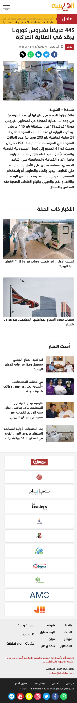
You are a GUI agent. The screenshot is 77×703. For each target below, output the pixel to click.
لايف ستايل (47, 632)
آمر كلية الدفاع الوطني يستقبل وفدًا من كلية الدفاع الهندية (26, 19)
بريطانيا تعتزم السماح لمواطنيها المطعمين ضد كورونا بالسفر (39, 321)
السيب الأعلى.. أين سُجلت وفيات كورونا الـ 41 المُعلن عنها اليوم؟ (39, 263)
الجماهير (66, 646)
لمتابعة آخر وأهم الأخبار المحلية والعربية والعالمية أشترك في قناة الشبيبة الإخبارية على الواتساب (40, 659)
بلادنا (69, 46)
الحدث (68, 632)
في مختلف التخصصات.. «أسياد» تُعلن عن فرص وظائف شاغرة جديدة (23, 386)
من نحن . (69, 683)
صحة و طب (47, 646)
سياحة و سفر (25, 625)
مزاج (52, 639)
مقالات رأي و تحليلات (20, 643)
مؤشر (68, 639)
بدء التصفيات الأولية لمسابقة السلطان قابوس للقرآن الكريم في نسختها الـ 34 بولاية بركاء (23, 433)
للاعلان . (55, 683)
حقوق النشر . (20, 683)
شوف (51, 625)
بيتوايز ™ (23, 688)
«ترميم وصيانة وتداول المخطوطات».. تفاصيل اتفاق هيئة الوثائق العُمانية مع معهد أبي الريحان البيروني (24, 410)
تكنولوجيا (28, 634)
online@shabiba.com (61, 673)
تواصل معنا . (38, 683)
